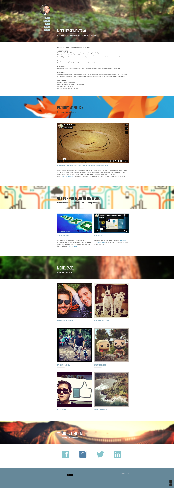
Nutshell (47, 27)
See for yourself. (73, 246)
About (47, 18)
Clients (47, 24)
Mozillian (46, 21)
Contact (47, 30)
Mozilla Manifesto (68, 176)
